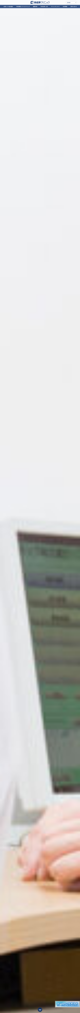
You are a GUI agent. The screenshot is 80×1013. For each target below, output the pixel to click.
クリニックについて (55, 6)
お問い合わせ (73, 6)
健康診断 (35, 6)
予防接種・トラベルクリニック (23, 6)
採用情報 (65, 6)
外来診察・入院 (44, 6)
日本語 (68, 2)
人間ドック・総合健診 (8, 6)
